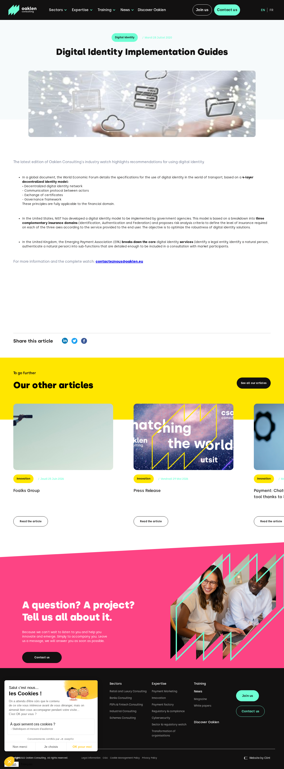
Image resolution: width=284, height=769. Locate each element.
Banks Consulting (121, 698)
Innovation (23, 478)
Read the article (30, 521)
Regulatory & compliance (168, 711)
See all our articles (253, 383)
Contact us (227, 10)
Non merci (20, 746)
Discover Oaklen (152, 10)
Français (27, 764)
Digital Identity (124, 37)
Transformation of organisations (164, 733)
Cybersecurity (161, 717)
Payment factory (163, 704)
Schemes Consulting (123, 717)
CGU (105, 758)
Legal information (91, 758)
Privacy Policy (149, 758)
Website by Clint (259, 757)
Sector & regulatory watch (169, 724)
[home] (26, 10)
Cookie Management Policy (125, 758)
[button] (57, 10)
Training (200, 683)
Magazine (200, 699)
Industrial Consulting (123, 711)
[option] (27, 764)
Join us (202, 10)
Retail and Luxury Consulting (128, 691)
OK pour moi (82, 746)
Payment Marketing (164, 691)
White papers (202, 705)
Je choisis (51, 746)
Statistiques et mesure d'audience (32, 728)
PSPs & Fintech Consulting (126, 704)
